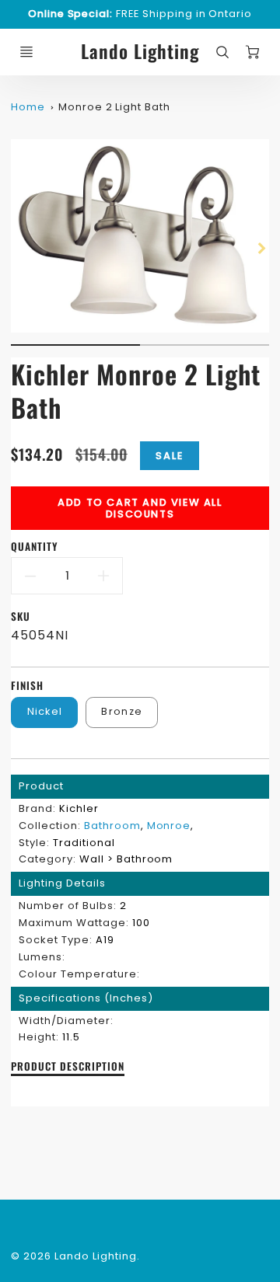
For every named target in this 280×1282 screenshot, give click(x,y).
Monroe (169, 825)
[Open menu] (26, 52)
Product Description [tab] (67, 1067)
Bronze (121, 711)
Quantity (34, 546)
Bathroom (112, 825)
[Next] (261, 248)
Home (28, 106)
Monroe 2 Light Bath (114, 106)
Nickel (45, 711)
